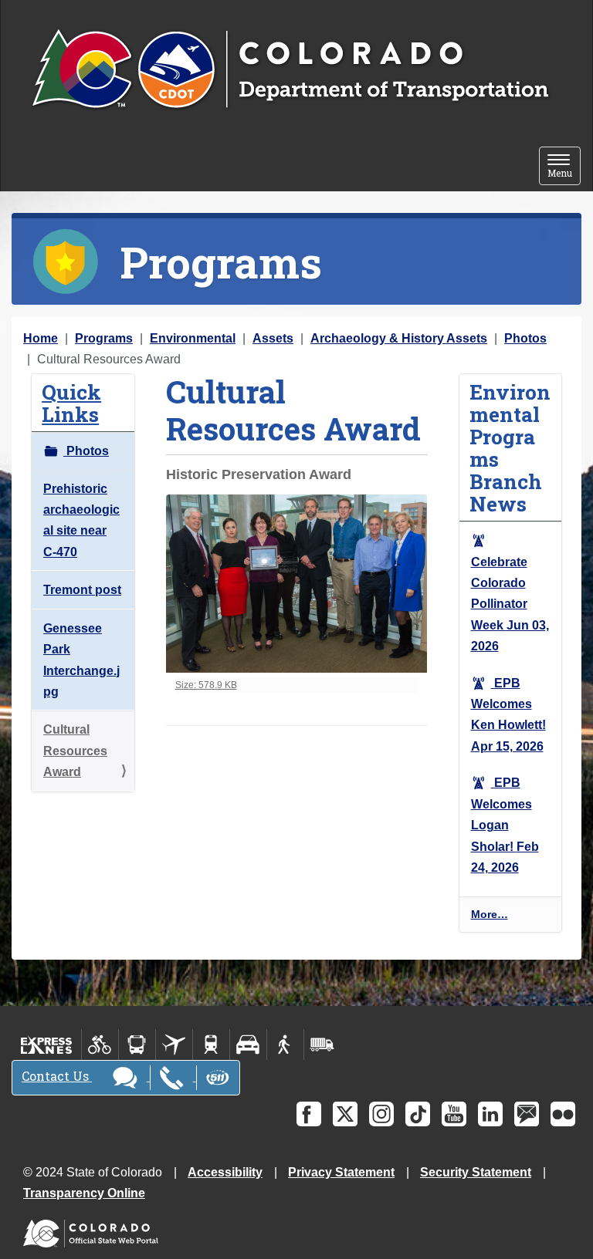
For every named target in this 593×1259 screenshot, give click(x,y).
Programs (104, 338)
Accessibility (225, 1172)
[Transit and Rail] (137, 1044)
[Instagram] (381, 1113)
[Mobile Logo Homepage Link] (290, 70)
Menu (564, 167)
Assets (272, 338)
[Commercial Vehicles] (322, 1044)
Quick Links (71, 402)
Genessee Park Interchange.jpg (81, 660)
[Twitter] (345, 1113)
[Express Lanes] (47, 1044)
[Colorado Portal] (93, 1230)
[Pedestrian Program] (285, 1044)
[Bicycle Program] (100, 1044)
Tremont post (82, 589)
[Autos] (248, 1044)
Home (40, 338)
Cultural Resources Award (75, 750)
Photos (525, 338)
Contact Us (57, 1076)
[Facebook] (308, 1113)
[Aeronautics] (174, 1044)
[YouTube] (454, 1113)
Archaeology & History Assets (398, 338)
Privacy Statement (341, 1172)
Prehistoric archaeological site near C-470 (81, 520)
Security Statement (475, 1172)
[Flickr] (562, 1113)
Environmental (193, 338)
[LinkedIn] (490, 1113)
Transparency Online (84, 1193)
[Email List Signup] (526, 1113)
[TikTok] (417, 1113)
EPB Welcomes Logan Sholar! (505, 825)
